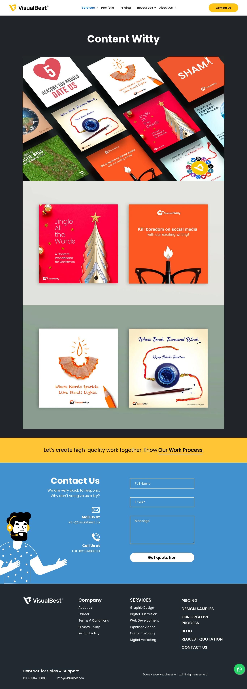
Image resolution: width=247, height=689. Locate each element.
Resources (145, 8)
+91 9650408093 (85, 551)
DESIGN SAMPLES (198, 609)
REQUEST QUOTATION (202, 639)
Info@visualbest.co (70, 678)
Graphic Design (142, 607)
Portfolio (107, 8)
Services (88, 8)
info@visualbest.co (84, 522)
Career (84, 614)
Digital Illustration (143, 614)
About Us (166, 8)
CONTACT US (194, 647)
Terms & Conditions (93, 620)
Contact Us (223, 8)
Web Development (144, 620)
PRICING (189, 600)
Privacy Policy (89, 627)
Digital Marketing (143, 640)
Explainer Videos (142, 627)
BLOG (187, 631)
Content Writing (142, 633)
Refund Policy (88, 633)
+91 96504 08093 (34, 678)
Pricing (125, 8)
